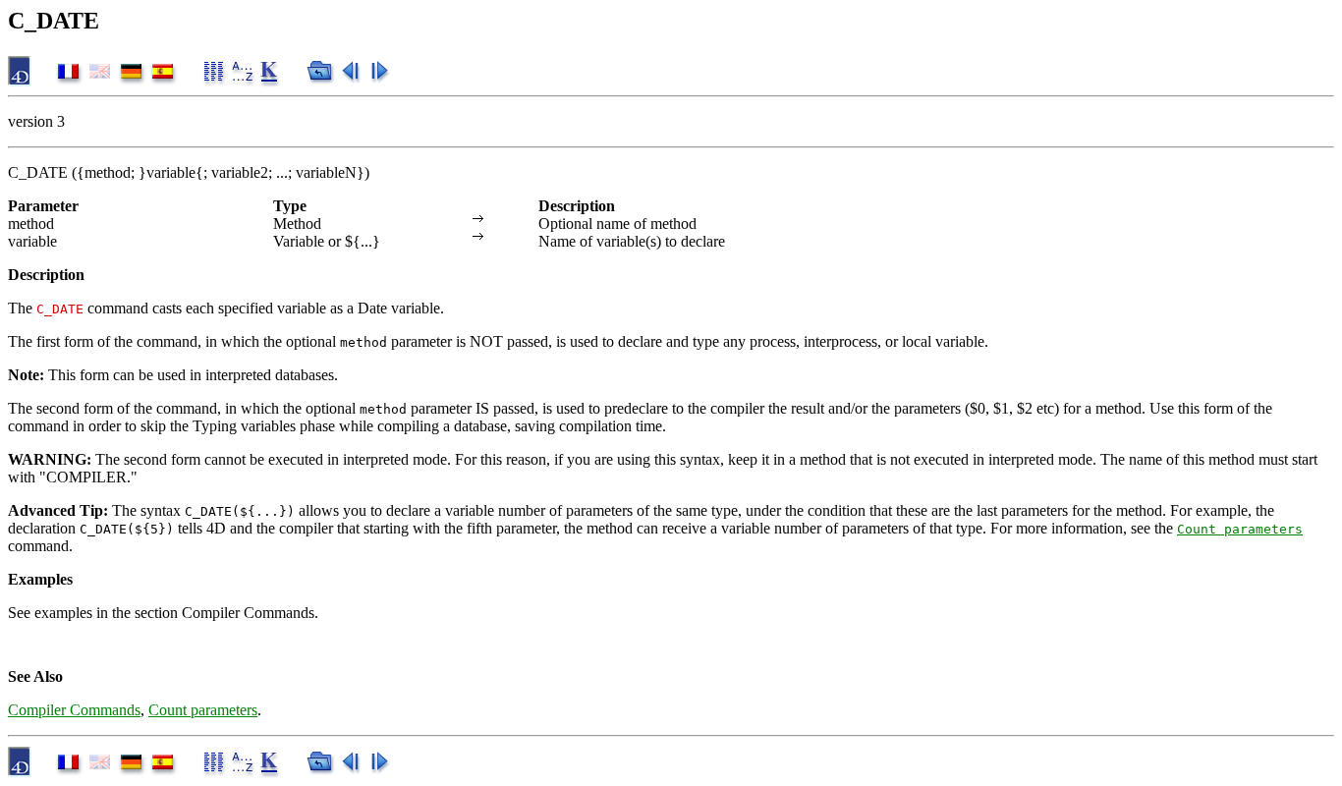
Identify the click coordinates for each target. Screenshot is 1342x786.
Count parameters (1240, 529)
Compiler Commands (74, 710)
